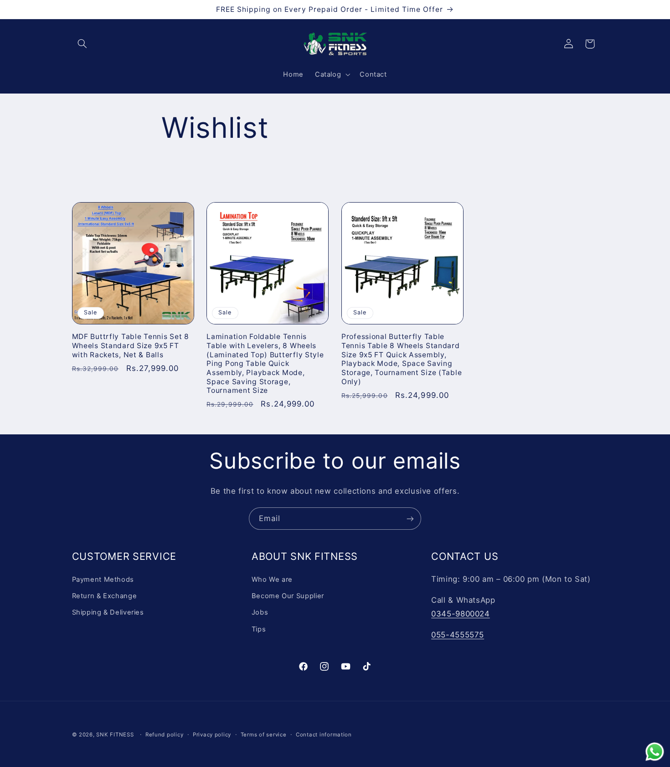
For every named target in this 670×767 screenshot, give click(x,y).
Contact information (324, 734)
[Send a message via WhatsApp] (654, 751)
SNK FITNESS (115, 734)
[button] (82, 43)
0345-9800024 (460, 613)
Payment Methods (103, 579)
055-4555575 (457, 634)
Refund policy (164, 734)
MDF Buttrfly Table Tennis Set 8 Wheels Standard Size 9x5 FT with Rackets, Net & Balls (130, 345)
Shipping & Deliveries (108, 612)
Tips (259, 629)
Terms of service (264, 734)
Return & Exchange (104, 595)
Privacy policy (212, 734)
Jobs (260, 612)
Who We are (272, 579)
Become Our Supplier (288, 595)
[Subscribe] (410, 518)
